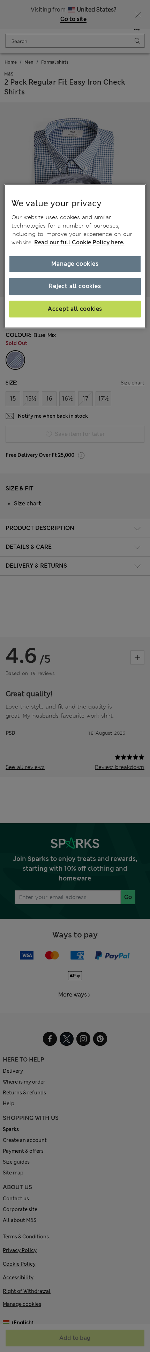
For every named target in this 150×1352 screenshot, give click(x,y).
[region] (75, 256)
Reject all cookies (75, 286)
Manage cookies (74, 263)
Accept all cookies (75, 308)
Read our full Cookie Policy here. (79, 242)
